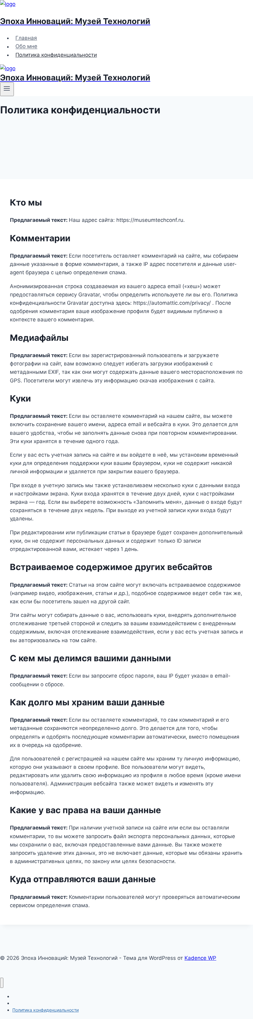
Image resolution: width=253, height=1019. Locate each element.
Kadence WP (200, 958)
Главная (26, 38)
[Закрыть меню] (1, 983)
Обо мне (26, 46)
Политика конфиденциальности (56, 55)
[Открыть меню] (7, 89)
